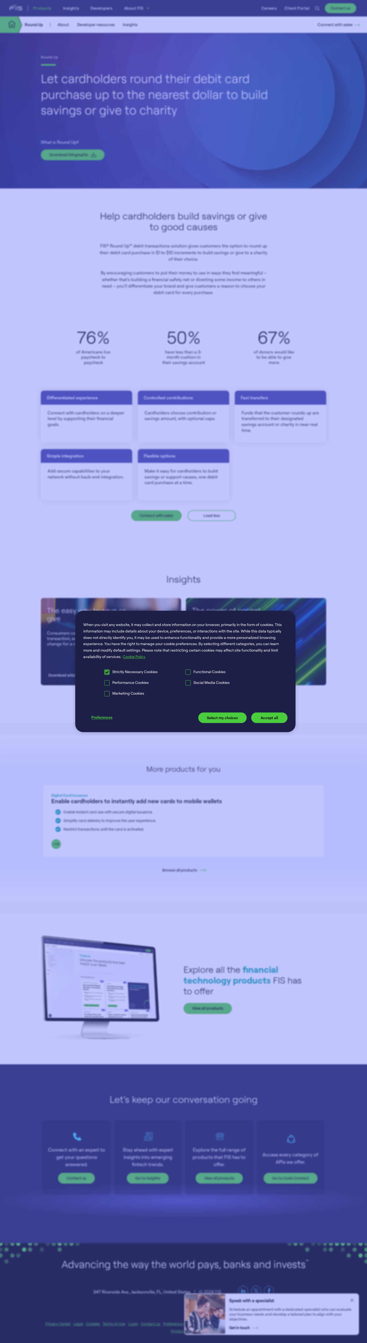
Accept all (269, 717)
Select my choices (222, 717)
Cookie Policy (134, 656)
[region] (185, 671)
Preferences (102, 717)
